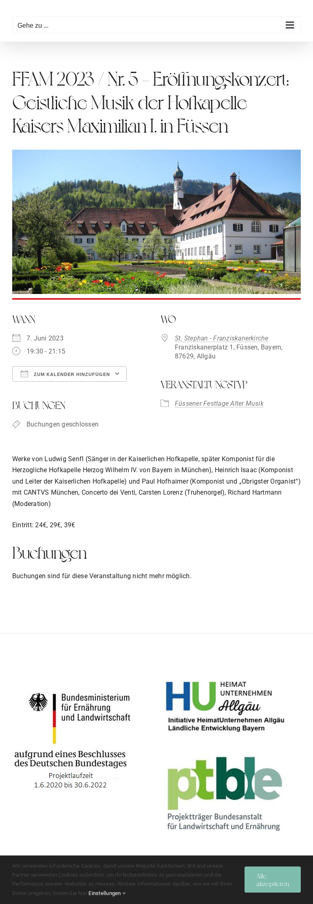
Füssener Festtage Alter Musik (219, 403)
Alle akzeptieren (272, 879)
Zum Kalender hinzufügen (71, 374)
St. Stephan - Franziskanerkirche (222, 338)
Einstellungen (105, 893)
